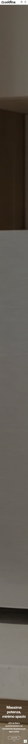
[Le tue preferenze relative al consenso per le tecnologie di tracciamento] (25, 741)
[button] (22, 2)
